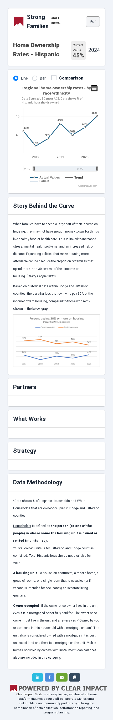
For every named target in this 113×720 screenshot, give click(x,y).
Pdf (93, 21)
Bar (43, 78)
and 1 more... (56, 20)
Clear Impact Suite (29, 694)
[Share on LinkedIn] (37, 677)
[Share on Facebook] (49, 677)
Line (24, 78)
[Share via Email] (62, 677)
